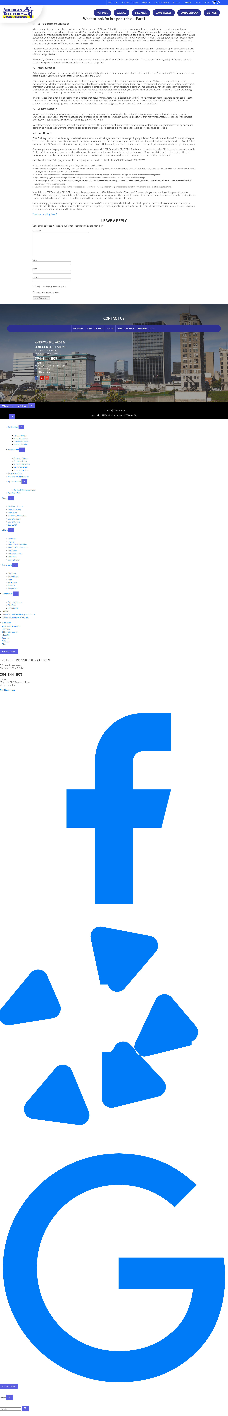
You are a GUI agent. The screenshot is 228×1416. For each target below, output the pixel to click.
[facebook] (114, 922)
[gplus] (114, 1381)
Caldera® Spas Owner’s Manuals (15, 617)
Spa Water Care (14, 493)
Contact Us (107, 410)
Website (35, 277)
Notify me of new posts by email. (47, 292)
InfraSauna (12, 513)
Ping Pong (12, 573)
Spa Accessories (14, 481)
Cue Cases (12, 557)
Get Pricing (112, 2)
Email (35, 269)
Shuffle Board (13, 576)
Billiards (141, 12)
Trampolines (13, 608)
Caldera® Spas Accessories (25, 490)
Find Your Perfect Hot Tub (18, 476)
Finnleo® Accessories (17, 516)
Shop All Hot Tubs (15, 473)
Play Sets (12, 605)
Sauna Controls (14, 519)
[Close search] (9, 1397)
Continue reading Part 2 (45, 214)
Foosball (11, 585)
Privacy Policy (119, 410)
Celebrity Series (20, 461)
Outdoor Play (189, 12)
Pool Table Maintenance (17, 547)
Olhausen (11, 538)
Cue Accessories (14, 554)
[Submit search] (25, 1408)
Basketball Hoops (15, 602)
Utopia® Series (20, 435)
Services (110, 328)
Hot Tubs (102, 12)
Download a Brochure (129, 2)
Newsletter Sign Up (146, 328)
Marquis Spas (13, 450)
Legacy (11, 541)
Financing (146, 2)
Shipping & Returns (161, 2)
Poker (10, 579)
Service (212, 12)
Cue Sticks (12, 551)
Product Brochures (94, 328)
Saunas (121, 12)
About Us (176, 2)
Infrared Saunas (14, 510)
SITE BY (94, 415)
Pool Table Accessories (17, 544)
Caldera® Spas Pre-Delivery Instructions (18, 614)
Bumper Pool (13, 588)
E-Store (198, 2)
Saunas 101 (12, 525)
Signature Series (20, 458)
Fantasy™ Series (21, 444)
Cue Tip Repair (13, 560)
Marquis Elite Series (22, 464)
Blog (207, 2)
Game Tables (164, 12)
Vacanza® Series (21, 438)
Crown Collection (21, 470)
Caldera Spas (13, 427)
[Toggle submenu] (12, 416)
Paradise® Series (21, 441)
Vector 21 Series (20, 467)
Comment (37, 231)
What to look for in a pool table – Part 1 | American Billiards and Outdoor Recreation (18, 12)
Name (35, 260)
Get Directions (42, 372)
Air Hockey (12, 582)
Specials (187, 2)
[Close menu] (31, 405)
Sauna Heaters (14, 522)
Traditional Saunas (15, 506)
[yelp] (114, 1152)
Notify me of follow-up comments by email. (51, 287)
